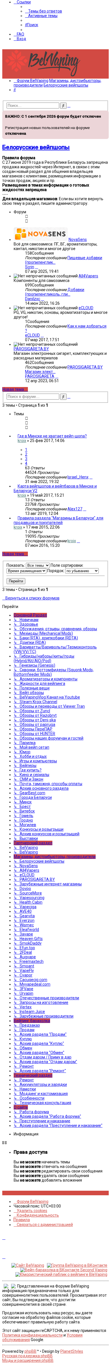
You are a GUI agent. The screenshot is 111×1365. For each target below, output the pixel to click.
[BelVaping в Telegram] (25, 1193)
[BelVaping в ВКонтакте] (3, 1193)
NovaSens (78, 239)
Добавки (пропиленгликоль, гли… (54, 291)
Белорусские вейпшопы (36, 147)
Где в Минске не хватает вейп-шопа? (52, 436)
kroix (22, 440)
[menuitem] (43, 11)
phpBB (30, 1351)
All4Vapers (88, 276)
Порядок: (56, 570)
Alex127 (74, 509)
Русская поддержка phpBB (27, 1356)
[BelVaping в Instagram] (7, 1193)
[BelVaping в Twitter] (16, 1193)
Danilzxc (32, 298)
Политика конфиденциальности (32, 1335)
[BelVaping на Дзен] (22, 1193)
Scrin (29, 267)
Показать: (16, 565)
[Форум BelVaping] (45, 76)
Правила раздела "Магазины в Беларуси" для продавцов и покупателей (58, 520)
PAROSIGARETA (39, 376)
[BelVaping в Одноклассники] (19, 1193)
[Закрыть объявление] (104, 114)
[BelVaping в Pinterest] (13, 1193)
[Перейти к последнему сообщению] (90, 477)
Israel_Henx (78, 477)
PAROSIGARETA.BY (31, 349)
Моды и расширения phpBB (28, 1360)
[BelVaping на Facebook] (10, 1193)
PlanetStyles (71, 1351)
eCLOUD (86, 308)
